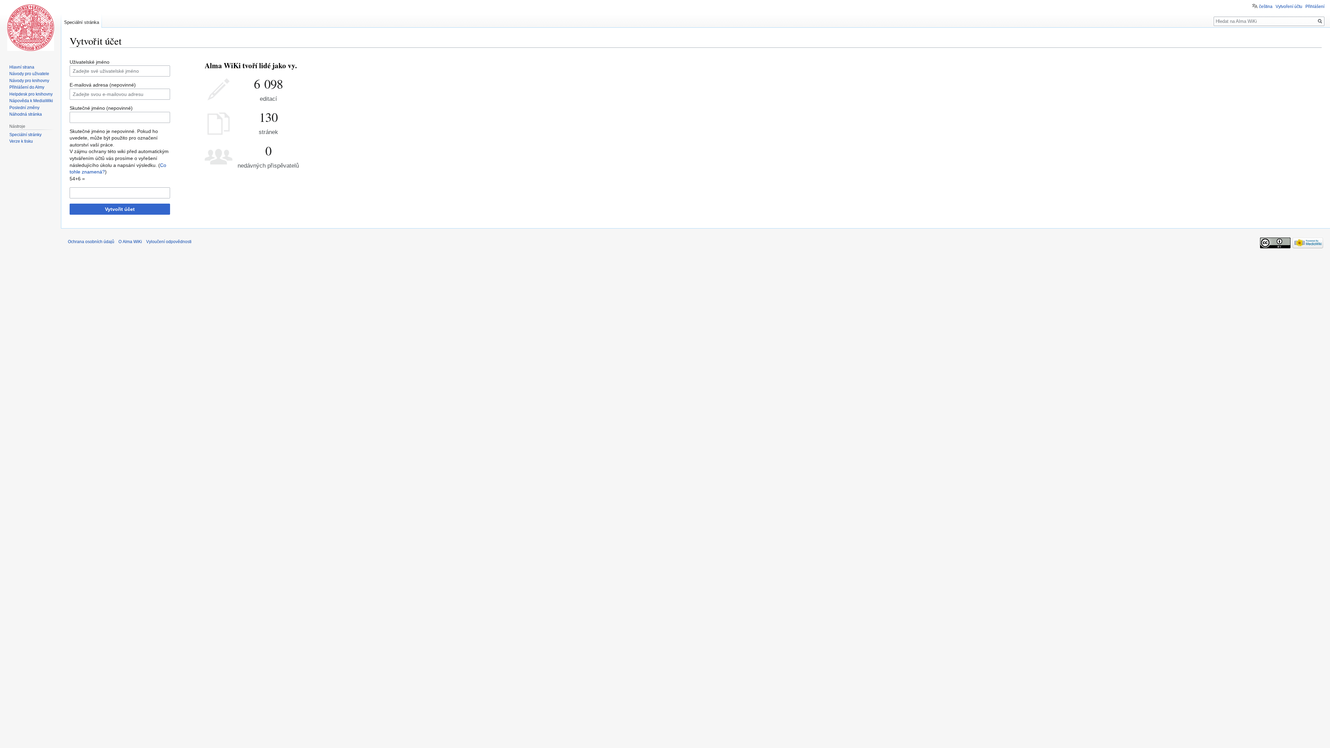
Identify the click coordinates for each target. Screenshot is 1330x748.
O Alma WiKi (130, 241)
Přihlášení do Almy (26, 87)
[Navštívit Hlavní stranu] (30, 27)
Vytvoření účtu (1289, 6)
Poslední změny (24, 107)
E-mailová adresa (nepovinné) (103, 85)
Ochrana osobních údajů (91, 241)
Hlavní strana (21, 67)
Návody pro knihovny (29, 80)
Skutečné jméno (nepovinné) (101, 108)
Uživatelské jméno (89, 62)
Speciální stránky (25, 134)
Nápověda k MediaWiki (31, 100)
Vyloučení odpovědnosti (169, 241)
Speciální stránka (81, 22)
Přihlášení (1314, 6)
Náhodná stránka (25, 114)
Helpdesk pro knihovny (31, 94)
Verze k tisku (21, 141)
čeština (1266, 6)
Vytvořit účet (120, 209)
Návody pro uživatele (29, 73)
